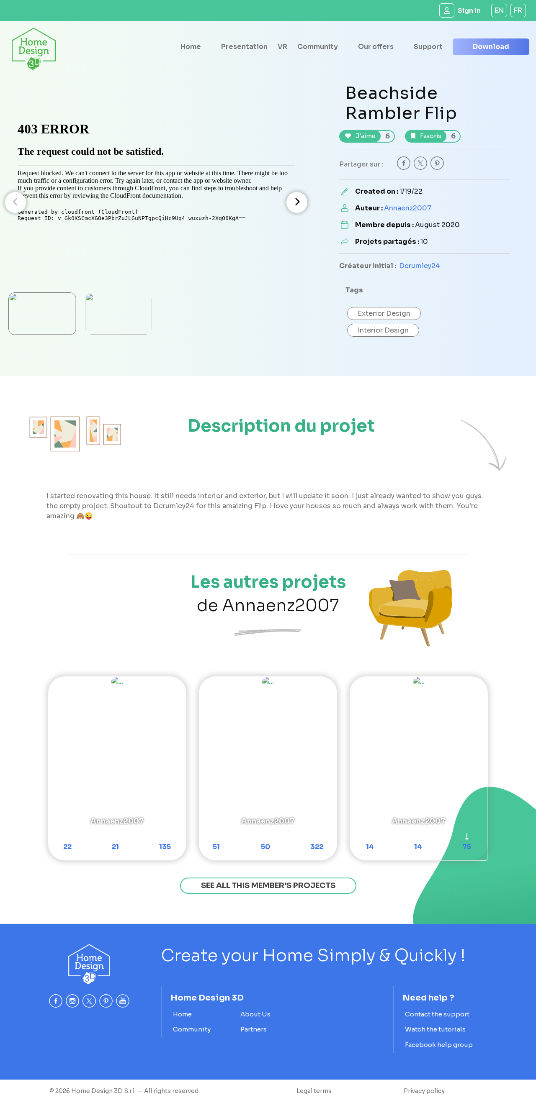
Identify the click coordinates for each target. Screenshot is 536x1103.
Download (491, 46)
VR (282, 46)
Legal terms (314, 1091)
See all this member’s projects (268, 885)
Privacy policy (424, 1091)
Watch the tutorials (435, 1029)
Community (317, 46)
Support (428, 46)
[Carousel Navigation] (156, 202)
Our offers (376, 46)
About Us (255, 1014)
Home (190, 46)
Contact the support (437, 1014)
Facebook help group (439, 1045)
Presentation (244, 46)
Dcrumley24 (419, 265)
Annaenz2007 (407, 208)
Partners (253, 1029)
